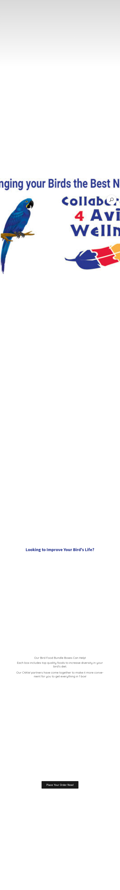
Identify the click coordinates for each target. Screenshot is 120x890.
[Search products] (111, 199)
